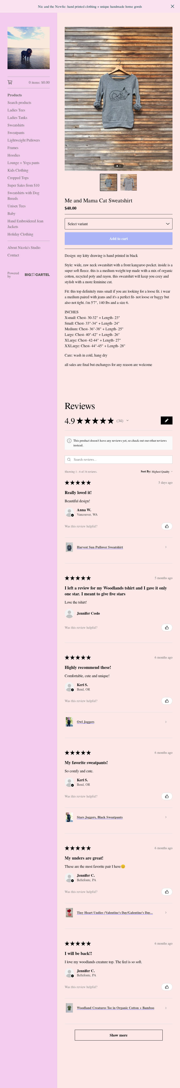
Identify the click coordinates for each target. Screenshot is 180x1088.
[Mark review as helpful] (166, 526)
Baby (11, 213)
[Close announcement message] (172, 6)
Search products (19, 102)
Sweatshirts (16, 124)
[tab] (117, 166)
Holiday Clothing (20, 234)
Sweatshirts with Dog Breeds (23, 195)
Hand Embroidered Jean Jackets (25, 223)
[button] (108, 182)
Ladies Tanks (17, 117)
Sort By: (146, 471)
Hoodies (14, 155)
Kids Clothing (18, 170)
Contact (13, 254)
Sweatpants (16, 132)
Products (15, 95)
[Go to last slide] (71, 99)
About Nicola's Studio (24, 247)
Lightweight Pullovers (24, 139)
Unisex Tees (17, 205)
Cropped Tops (18, 177)
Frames (13, 147)
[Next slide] (166, 99)
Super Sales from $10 (23, 185)
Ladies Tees (16, 109)
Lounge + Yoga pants (23, 162)
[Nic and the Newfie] (29, 48)
